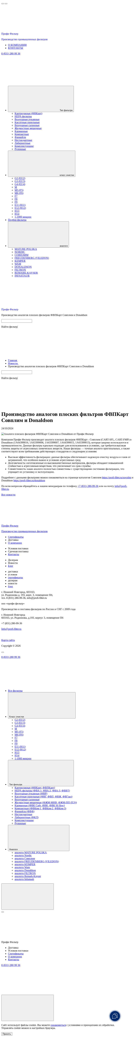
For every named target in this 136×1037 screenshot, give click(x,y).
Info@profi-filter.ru (11, 629)
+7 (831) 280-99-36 (88, 486)
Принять (7, 1034)
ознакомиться (58, 1025)
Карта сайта (8, 640)
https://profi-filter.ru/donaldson (29, 480)
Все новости (8, 494)
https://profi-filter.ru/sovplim (116, 477)
